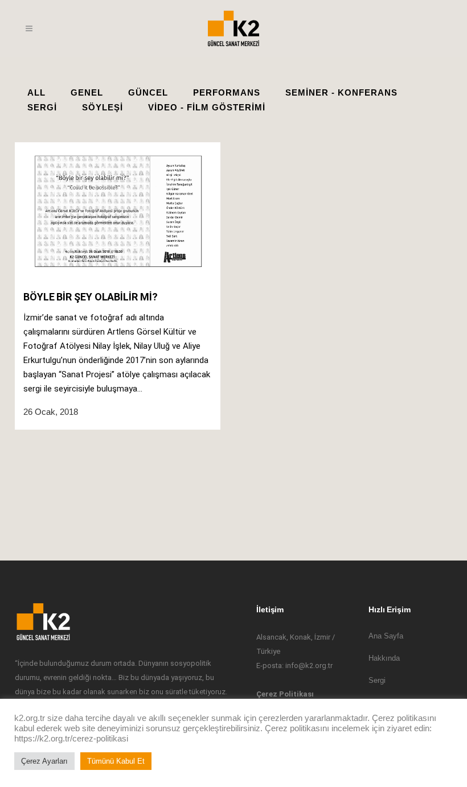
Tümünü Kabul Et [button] (116, 761)
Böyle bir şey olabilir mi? (90, 297)
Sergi (377, 680)
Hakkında (384, 658)
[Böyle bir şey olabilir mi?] (117, 210)
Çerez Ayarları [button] (44, 761)
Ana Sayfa (385, 636)
